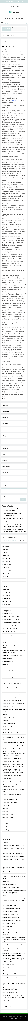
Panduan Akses (7, 730)
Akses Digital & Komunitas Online (11, 616)
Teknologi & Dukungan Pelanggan (11, 908)
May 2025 (5, 583)
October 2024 (6, 604)
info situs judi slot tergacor (10, 670)
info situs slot (6, 674)
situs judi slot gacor (8, 814)
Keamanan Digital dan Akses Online (12, 700)
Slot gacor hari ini (7, 436)
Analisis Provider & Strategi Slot (11, 619)
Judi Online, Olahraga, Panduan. (11, 677)
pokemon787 (6, 805)
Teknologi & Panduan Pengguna (11, 917)
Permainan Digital (7, 778)
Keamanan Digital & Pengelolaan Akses (13, 697)
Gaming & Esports (7, 658)
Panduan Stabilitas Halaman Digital (12, 775)
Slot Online (6, 842)
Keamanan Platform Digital (9, 706)
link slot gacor (6, 411)
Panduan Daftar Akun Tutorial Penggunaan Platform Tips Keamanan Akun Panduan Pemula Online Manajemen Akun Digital (13, 744)
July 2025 (5, 577)
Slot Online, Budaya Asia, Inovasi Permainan (14, 845)
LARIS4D (5, 714)
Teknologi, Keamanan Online (10, 974)
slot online (5, 460)
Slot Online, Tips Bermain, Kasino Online (13, 872)
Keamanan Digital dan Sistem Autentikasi (13, 703)
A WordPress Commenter (9, 540)
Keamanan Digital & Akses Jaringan (12, 694)
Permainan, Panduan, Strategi (10, 802)
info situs (5, 667)
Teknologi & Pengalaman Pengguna (12, 920)
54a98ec (6, 51)
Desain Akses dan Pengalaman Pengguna (13, 625)
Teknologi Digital (7, 929)
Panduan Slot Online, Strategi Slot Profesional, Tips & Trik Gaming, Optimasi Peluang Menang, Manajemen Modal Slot (13, 771)
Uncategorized (6, 1003)
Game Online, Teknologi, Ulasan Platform (13, 655)
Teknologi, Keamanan (8, 971)
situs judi (5, 808)
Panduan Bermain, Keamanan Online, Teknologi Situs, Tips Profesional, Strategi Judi (13, 737)
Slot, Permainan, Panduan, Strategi (11, 884)
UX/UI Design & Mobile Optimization (12, 1007)
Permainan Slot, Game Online (10, 799)
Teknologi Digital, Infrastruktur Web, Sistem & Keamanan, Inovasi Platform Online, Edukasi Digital (14, 939)
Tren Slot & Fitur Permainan (10, 992)
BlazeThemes (17, 1018)
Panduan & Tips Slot (8, 726)
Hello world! (21, 540)
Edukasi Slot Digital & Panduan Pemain (12, 629)
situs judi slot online (8, 817)
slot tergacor (6, 881)
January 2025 (6, 595)
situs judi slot (6, 811)
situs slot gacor (16, 100)
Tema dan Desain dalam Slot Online (12, 980)
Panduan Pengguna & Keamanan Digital (12, 758)
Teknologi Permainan (8, 964)
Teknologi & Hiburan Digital (10, 911)
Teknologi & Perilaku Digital (10, 923)
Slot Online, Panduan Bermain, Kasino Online (14, 856)
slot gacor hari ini (7, 839)
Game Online (6, 638)
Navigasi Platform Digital (9, 723)
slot (4, 454)
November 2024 (7, 601)
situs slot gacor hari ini (9, 830)
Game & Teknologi (7, 635)
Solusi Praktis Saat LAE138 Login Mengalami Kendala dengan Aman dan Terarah (12, 1)
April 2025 (5, 586)
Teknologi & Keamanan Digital (10, 914)
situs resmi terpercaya (8, 820)
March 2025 (6, 589)
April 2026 (5, 552)
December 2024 (7, 598)
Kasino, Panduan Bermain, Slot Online (12, 688)
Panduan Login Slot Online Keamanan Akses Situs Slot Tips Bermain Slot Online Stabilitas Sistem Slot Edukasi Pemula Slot (14, 753)
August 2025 (6, 573)
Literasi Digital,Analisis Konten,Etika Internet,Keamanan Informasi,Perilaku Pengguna (12, 719)
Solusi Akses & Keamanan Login (11, 887)
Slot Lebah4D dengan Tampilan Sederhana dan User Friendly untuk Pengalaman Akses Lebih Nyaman (14, 520)
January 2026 (6, 561)
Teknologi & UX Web (8, 926)
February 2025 (6, 592)
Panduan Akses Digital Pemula (10, 733)
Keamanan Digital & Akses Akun (11, 691)
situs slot (5, 442)
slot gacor (5, 417)
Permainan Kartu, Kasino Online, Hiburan (13, 782)
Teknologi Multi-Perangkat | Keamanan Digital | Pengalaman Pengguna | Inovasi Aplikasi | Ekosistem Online (14, 960)
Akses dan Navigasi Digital (9, 613)
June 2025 (5, 580)
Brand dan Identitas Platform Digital (12, 622)
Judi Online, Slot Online (9, 680)
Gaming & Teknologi (8, 661)
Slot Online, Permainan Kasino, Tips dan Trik (14, 864)
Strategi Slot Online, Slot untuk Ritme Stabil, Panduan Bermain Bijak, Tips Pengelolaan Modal (14, 900)
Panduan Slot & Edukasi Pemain (11, 761)
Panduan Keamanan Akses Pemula (11, 748)
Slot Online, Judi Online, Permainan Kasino (13, 853)
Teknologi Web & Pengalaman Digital (12, 967)
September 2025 (7, 570)
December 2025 (7, 564)
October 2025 (6, 567)
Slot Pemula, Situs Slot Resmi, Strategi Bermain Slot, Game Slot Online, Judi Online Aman (14, 876)
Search (4, 497)
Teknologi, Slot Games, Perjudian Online (13, 977)
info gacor (5, 664)
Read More (4, 399)
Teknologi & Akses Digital (9, 905)
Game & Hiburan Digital (9, 632)
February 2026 (6, 558)
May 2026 (5, 549)
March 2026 (6, 555)
